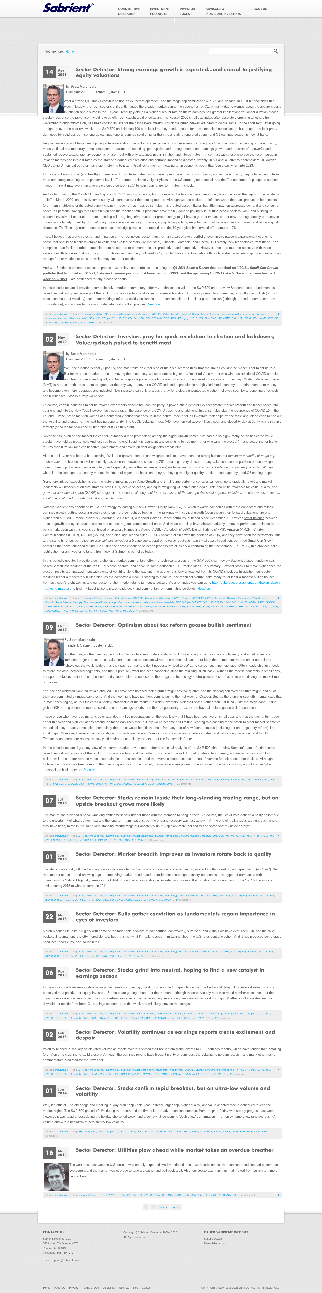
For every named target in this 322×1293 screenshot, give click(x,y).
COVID (176, 598)
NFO (140, 840)
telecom (61, 318)
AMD (198, 606)
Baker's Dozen (213, 1238)
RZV (179, 318)
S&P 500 (156, 314)
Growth (175, 314)
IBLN (143, 783)
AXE (200, 1195)
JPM (169, 783)
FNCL (93, 840)
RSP (166, 318)
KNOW (161, 783)
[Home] (68, 11)
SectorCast (198, 314)
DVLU (235, 318)
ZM (246, 606)
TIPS (208, 598)
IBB (139, 1074)
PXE (209, 1131)
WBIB (136, 783)
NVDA (123, 606)
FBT (140, 1018)
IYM (147, 318)
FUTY (78, 840)
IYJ (113, 318)
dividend (186, 314)
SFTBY (215, 606)
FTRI (92, 322)
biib (180, 1074)
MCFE (181, 606)
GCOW (152, 783)
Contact (146, 1287)
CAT (220, 1074)
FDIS (116, 1018)
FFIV (207, 1195)
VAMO (263, 318)
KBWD (226, 318)
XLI (75, 606)
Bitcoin (231, 598)
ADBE (89, 606)
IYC (124, 318)
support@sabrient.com (65, 1260)
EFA (214, 1074)
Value (166, 314)
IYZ (119, 318)
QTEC (74, 783)
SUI (157, 1074)
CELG (179, 1018)
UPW (193, 1195)
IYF (103, 318)
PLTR (165, 606)
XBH (263, 606)
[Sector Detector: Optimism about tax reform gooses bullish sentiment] (164, 624)
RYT (106, 783)
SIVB (222, 1195)
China (148, 598)
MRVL (232, 606)
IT (152, 1074)
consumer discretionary (209, 1013)
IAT (219, 318)
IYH (136, 318)
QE (142, 598)
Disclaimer (109, 1287)
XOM (140, 606)
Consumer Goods (189, 835)
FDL (255, 318)
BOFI (214, 1195)
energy (250, 314)
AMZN (252, 602)
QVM (91, 783)
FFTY (68, 322)
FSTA (62, 840)
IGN (100, 840)
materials (82, 318)
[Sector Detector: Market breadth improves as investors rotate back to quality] (174, 853)
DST (194, 1018)
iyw (108, 318)
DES (131, 610)
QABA (133, 1018)
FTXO (64, 610)
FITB (264, 1131)
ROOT (190, 606)
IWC (192, 318)
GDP (200, 598)
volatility (109, 598)
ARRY (173, 606)
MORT (83, 783)
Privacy (73, 1287)
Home (70, 51)
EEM (81, 606)
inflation (98, 314)
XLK (69, 606)
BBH (147, 1018)
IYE (153, 318)
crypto (222, 598)
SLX (206, 318)
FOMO (185, 598)
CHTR (114, 606)
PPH (186, 1195)
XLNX (206, 606)
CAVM (146, 1074)
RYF (270, 318)
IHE (106, 840)
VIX (98, 318)
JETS (120, 956)
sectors (89, 314)
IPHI (240, 606)
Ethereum (242, 598)
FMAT (94, 1074)
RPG (173, 318)
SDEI (55, 322)
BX (208, 1018)
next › (163, 1207)
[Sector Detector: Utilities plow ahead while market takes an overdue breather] (175, 1149)
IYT (143, 956)
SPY (91, 318)
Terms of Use (90, 1287)
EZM (48, 322)
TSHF (48, 783)
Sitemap (124, 1287)
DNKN (147, 606)
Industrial (50, 318)
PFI (276, 318)
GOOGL (270, 602)
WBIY (111, 610)
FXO (213, 318)
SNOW (157, 606)
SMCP (98, 783)
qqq (186, 318)
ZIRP (193, 598)
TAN (134, 840)
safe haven (147, 1013)
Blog (135, 1287)
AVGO (224, 606)
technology (213, 314)
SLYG (199, 318)
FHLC (70, 840)
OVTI (235, 1131)
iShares (98, 598)
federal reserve (122, 314)
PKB (119, 610)
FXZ (55, 783)
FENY (195, 1131)
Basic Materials (176, 779)
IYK (130, 318)
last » (176, 1207)
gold (214, 598)
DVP (119, 783)
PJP (61, 783)
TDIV (127, 840)
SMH (112, 899)
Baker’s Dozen (140, 314)
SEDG (132, 606)
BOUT (84, 322)
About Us (59, 1287)
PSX (249, 1131)
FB (246, 602)
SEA (137, 899)
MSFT (48, 606)
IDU (142, 318)
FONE (124, 1018)
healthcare (238, 314)
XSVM (87, 610)
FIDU (86, 840)
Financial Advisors (215, 1243)
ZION (257, 1131)
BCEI (242, 1131)
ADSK (97, 606)
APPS (106, 606)
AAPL (261, 602)
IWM (159, 318)
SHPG (173, 1074)
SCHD (78, 610)
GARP (108, 314)
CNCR (120, 899)
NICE (187, 1018)
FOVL (248, 318)
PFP (71, 610)
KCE (252, 606)
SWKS (226, 1131)
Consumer (261, 314)
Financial (226, 314)
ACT (228, 1195)
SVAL (76, 322)
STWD (201, 1018)
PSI (125, 610)
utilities (72, 318)
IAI (241, 318)
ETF (80, 314)
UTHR (170, 1018)
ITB (62, 322)
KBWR (129, 899)
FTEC (54, 840)
